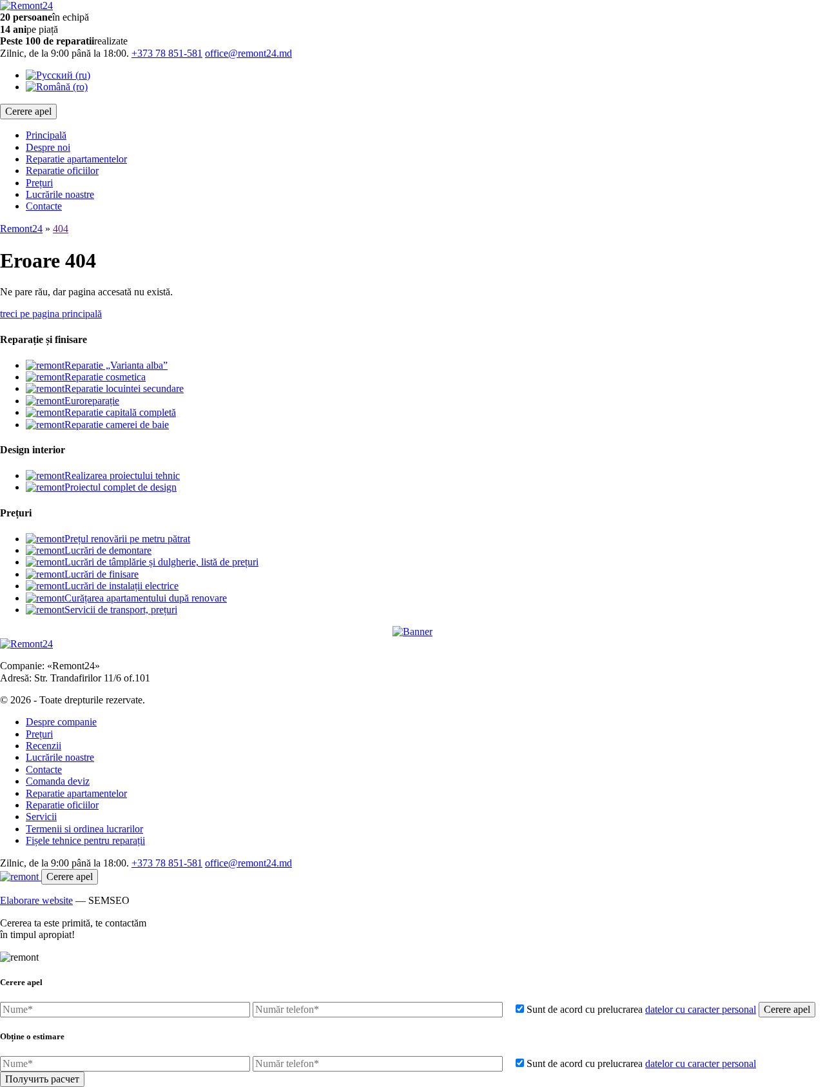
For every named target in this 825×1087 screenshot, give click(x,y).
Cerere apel (28, 111)
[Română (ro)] (57, 86)
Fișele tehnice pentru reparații (85, 840)
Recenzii (43, 745)
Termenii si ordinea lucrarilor (84, 828)
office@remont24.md (248, 53)
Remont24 (21, 228)
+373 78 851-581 (166, 53)
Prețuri (39, 182)
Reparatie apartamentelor (76, 158)
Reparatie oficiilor (62, 170)
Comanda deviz (58, 781)
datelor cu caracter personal (700, 1009)
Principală (46, 135)
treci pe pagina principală (51, 313)
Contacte (44, 206)
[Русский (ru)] (58, 75)
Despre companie (61, 721)
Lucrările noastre (60, 194)
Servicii (41, 816)
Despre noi (48, 147)
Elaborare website (36, 900)
